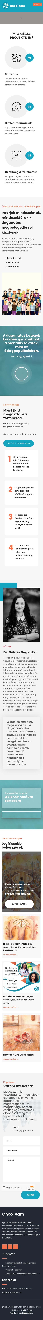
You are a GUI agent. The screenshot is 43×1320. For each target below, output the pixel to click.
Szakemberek (12, 266)
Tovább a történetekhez (18, 443)
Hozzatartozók (13, 262)
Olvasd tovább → (19, 904)
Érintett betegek (14, 258)
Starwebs (27, 1310)
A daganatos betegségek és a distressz (22, 1274)
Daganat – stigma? (13, 1270)
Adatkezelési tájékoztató (21, 1313)
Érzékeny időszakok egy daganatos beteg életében (19, 1264)
